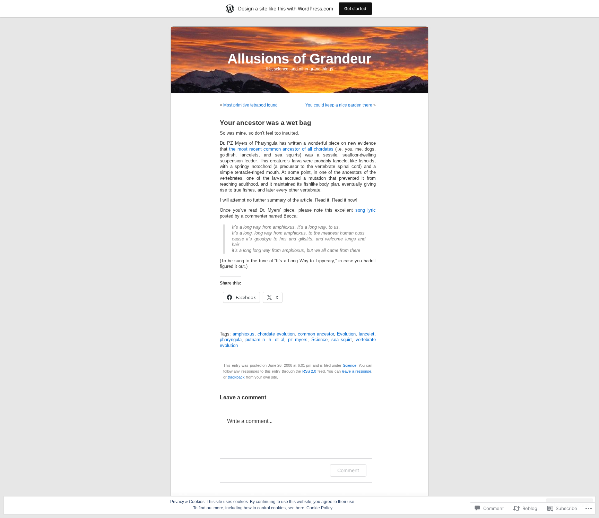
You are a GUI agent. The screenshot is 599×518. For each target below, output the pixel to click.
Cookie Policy (319, 508)
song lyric (365, 210)
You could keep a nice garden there (338, 105)
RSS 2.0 (309, 371)
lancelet (366, 334)
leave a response (356, 371)
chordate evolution (276, 334)
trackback (236, 377)
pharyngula (231, 339)
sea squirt (341, 339)
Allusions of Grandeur (299, 58)
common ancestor (316, 334)
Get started (355, 8)
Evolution (346, 334)
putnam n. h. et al (265, 339)
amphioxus (243, 334)
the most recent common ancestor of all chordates (281, 149)
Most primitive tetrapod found (250, 105)
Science (319, 339)
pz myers (298, 339)
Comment (348, 470)
